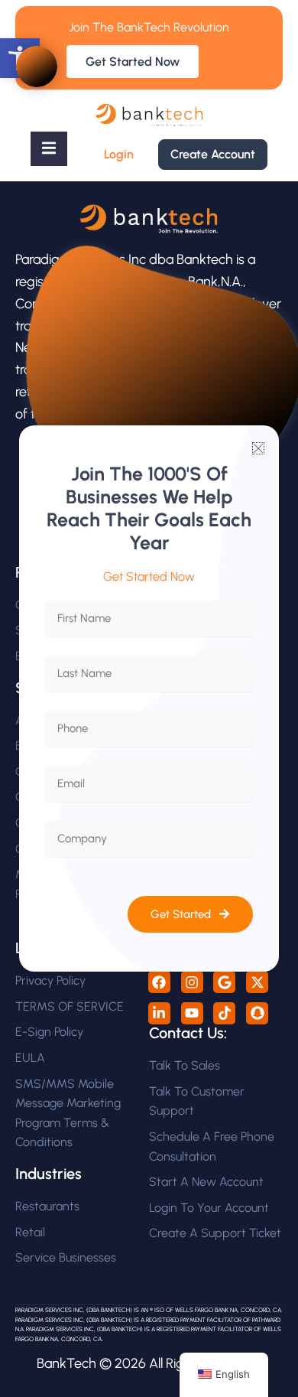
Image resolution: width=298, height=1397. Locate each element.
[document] (149, 698)
